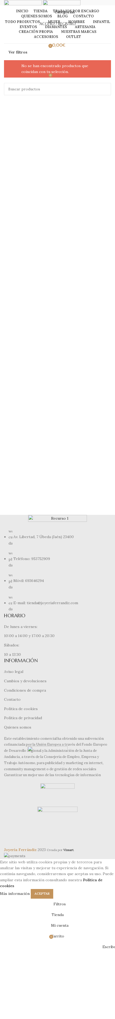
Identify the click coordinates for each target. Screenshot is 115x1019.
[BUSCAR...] (105, 89)
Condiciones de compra (25, 690)
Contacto (12, 699)
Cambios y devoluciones (25, 681)
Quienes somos (17, 727)
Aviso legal (13, 671)
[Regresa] (46, 12)
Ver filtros (18, 52)
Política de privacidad (23, 717)
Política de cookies (21, 708)
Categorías (65, 12)
